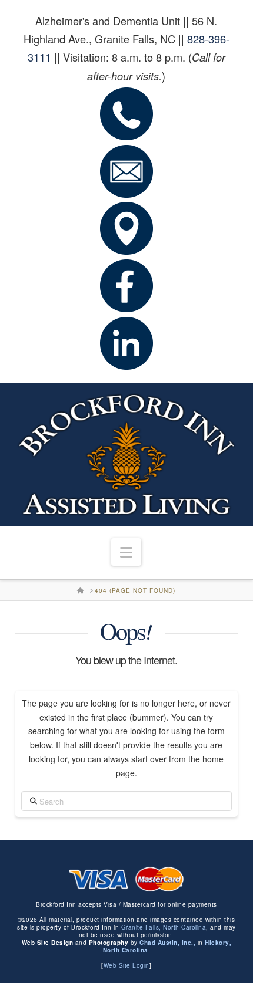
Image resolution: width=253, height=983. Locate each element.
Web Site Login (126, 965)
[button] (126, 552)
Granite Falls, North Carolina (164, 927)
